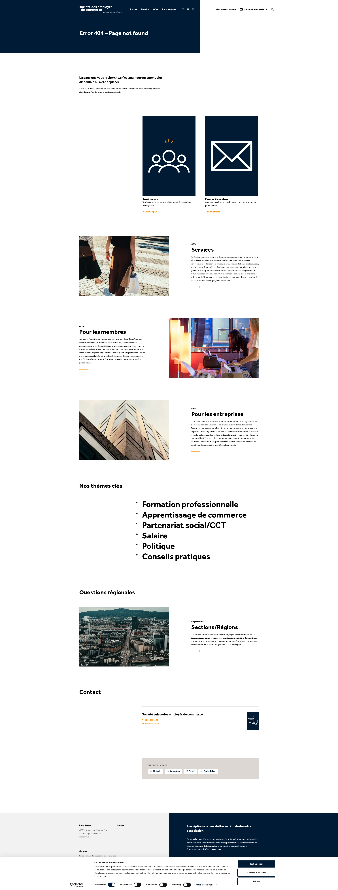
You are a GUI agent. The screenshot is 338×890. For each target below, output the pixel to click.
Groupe (120, 825)
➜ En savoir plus (150, 211)
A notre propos (169, 9)
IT (193, 9)
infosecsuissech (150, 723)
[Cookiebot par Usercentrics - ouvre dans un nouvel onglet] (76, 885)
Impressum (84, 836)
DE (183, 9)
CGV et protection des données (93, 830)
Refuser (256, 881)
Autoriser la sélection (256, 873)
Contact (83, 851)
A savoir (133, 9)
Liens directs (85, 825)
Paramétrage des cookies (90, 833)
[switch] (137, 885)
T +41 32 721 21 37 (150, 720)
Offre (155, 9)
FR (188, 9)
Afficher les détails (204, 885)
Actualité (145, 9)
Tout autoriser (256, 864)
